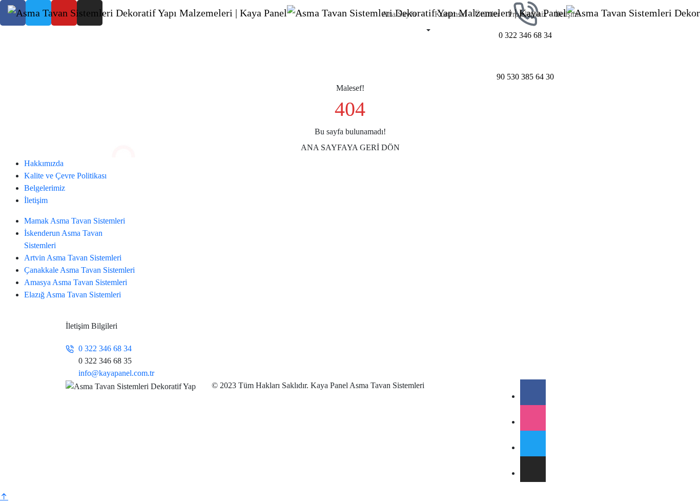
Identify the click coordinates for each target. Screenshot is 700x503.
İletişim (567, 14)
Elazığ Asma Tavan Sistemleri (72, 294)
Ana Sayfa (399, 14)
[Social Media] (533, 392)
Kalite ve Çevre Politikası (65, 175)
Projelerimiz (527, 14)
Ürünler (487, 14)
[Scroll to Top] (4, 496)
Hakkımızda (44, 163)
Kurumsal (450, 14)
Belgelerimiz (44, 188)
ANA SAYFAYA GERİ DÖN (350, 147)
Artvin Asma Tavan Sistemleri (72, 257)
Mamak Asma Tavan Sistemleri (74, 220)
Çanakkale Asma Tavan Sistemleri (79, 270)
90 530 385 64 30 (525, 76)
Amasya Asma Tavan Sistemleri (75, 282)
